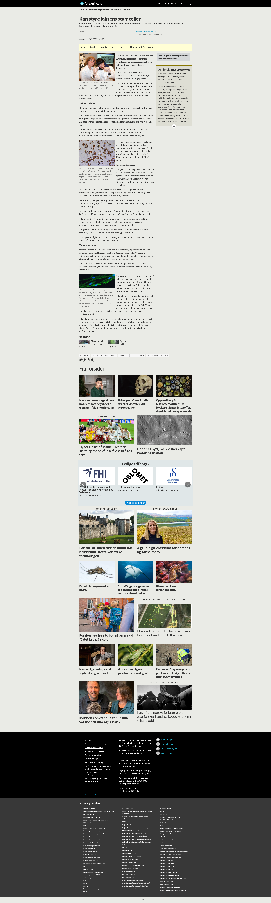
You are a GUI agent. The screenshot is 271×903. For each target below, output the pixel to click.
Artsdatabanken (88, 814)
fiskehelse (123, 355)
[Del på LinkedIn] (88, 360)
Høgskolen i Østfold (90, 851)
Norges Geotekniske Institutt (132, 856)
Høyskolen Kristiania (90, 860)
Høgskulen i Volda (89, 854)
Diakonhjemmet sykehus (91, 817)
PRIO (162, 811)
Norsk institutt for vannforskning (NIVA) (135, 886)
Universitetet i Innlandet (168, 866)
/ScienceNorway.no (169, 753)
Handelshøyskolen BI (90, 843)
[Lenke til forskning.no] (115, 2)
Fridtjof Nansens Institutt (91, 840)
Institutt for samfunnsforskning (94, 863)
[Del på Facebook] (81, 360)
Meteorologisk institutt (91, 878)
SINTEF (162, 825)
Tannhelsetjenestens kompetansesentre (174, 851)
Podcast (174, 4)
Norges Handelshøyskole (130, 859)
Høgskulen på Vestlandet (91, 857)
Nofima (124, 847)
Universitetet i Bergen (167, 863)
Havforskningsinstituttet (91, 846)
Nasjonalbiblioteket (128, 825)
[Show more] (174, 126)
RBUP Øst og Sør (165, 814)
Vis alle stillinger (135, 503)
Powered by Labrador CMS (135, 900)
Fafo (84, 825)
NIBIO (85, 883)
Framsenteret (88, 837)
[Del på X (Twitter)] (84, 360)
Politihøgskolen (165, 808)
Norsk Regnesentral (128, 874)
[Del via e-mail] (92, 360)
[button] (83, 484)
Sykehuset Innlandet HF (168, 848)
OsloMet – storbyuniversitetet (132, 889)
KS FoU (85, 866)
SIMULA (163, 822)
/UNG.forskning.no (169, 749)
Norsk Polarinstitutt (128, 871)
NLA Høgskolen (127, 808)
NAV (84, 881)
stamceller (152, 355)
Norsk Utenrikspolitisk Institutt (132, 880)
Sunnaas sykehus (166, 846)
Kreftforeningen (88, 869)
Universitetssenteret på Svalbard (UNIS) (173, 878)
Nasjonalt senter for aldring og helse (134, 833)
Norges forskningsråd (129, 862)
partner (164, 355)
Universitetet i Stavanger (168, 872)
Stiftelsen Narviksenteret (168, 843)
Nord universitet (127, 850)
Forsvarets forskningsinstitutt (93, 834)
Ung (167, 4)
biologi (140, 355)
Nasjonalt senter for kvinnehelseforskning (136, 839)
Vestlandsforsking (166, 881)
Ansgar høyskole (89, 808)
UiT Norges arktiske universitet (170, 857)
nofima (95, 355)
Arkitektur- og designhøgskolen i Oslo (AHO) (98, 811)
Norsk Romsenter (128, 877)
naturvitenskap (108, 355)
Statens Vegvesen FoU (167, 840)
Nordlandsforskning (129, 853)
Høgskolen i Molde (89, 848)
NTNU (124, 822)
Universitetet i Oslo (166, 869)
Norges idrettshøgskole (130, 868)
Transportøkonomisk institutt (170, 854)
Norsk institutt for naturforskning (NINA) (136, 883)
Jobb (183, 4)
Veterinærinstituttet (167, 884)
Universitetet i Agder (167, 860)
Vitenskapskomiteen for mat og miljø (173, 890)
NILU (85, 892)
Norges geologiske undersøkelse (133, 865)
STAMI (162, 837)
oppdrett (84, 355)
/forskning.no (167, 744)
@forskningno (167, 740)
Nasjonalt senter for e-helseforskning (134, 836)
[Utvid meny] (190, 3)
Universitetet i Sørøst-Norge (169, 875)
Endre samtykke (92, 795)
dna (133, 355)
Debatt (160, 4)
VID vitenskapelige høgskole (170, 887)
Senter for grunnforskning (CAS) (171, 828)
